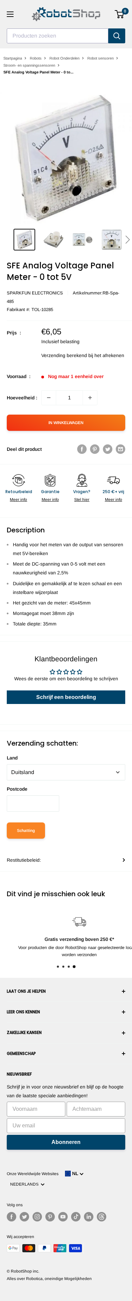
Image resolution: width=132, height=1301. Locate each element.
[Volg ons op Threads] (101, 1216)
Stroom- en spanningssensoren (29, 65)
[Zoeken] (116, 35)
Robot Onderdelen (64, 58)
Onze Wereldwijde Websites (33, 1173)
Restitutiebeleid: (24, 860)
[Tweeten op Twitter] (107, 449)
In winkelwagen (66, 422)
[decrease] (49, 398)
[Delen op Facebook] (82, 449)
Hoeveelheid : (22, 397)
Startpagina (12, 58)
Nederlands (25, 1184)
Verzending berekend (64, 355)
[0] (119, 14)
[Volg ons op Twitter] (24, 1216)
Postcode (17, 789)
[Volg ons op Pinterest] (50, 1216)
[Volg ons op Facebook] (11, 1216)
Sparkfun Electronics (35, 292)
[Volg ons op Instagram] (37, 1216)
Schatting (26, 830)
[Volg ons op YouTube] (63, 1216)
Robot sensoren (100, 58)
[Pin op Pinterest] (95, 449)
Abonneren (66, 1142)
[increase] (90, 398)
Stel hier (81, 499)
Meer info (18, 499)
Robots (36, 58)
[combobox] (57, 35)
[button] (127, 239)
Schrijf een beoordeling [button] (66, 697)
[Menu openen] (10, 14)
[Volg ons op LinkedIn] (88, 1216)
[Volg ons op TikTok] (76, 1216)
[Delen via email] (120, 449)
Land (12, 757)
